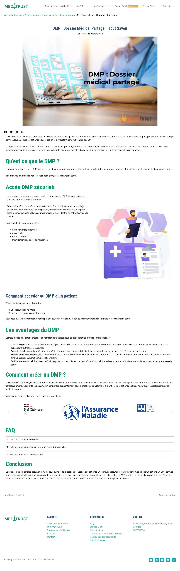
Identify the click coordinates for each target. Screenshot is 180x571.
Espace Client (96, 526)
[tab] (90, 440)
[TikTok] (174, 560)
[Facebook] (5, 131)
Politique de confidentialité (103, 536)
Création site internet (57, 523)
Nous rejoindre (97, 530)
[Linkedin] (17, 131)
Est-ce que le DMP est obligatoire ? (26, 454)
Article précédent (14, 495)
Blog (92, 523)
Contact (51, 536)
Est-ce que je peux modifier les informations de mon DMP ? (38, 446)
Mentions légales (98, 540)
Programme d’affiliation (58, 530)
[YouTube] (168, 560)
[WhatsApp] (22, 131)
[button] (70, 6)
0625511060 (139, 530)
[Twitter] (11, 131)
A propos (51, 533)
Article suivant (167, 495)
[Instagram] (157, 560)
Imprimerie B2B (54, 526)
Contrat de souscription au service (106, 533)
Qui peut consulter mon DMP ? (24, 439)
